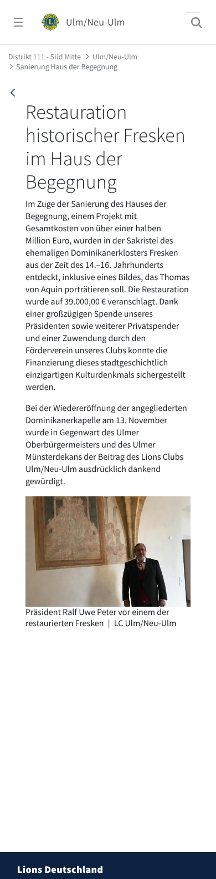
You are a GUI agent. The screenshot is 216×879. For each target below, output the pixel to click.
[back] (12, 92)
